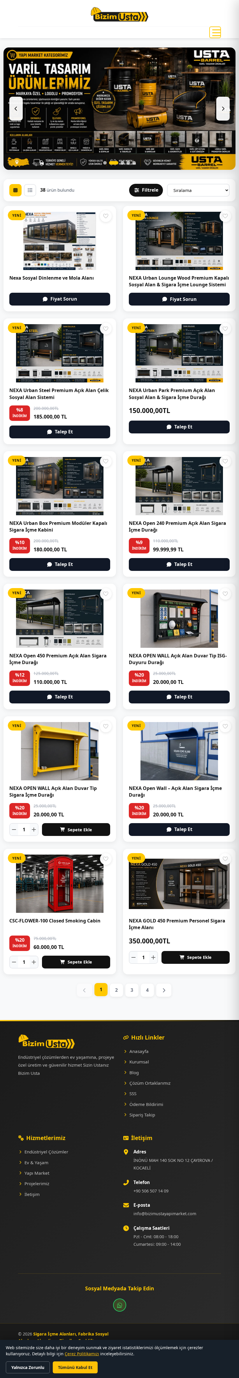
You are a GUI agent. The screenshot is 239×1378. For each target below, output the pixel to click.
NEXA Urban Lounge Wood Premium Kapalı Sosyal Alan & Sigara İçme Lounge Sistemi (179, 281)
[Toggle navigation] (215, 32)
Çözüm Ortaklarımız (150, 1083)
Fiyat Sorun (63, 299)
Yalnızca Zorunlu (27, 1367)
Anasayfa (139, 1051)
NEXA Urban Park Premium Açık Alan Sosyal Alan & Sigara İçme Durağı (172, 393)
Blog (134, 1072)
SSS (132, 1093)
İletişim (32, 1194)
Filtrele (150, 190)
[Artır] (34, 829)
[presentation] (16, 109)
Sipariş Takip (142, 1115)
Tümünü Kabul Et (75, 1367)
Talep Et (64, 431)
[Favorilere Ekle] (106, 216)
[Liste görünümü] (30, 190)
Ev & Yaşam (36, 1162)
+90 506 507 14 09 (150, 1191)
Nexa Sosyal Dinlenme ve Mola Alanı (51, 278)
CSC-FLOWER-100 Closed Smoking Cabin (55, 921)
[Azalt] (14, 829)
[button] (105, 163)
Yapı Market (36, 1173)
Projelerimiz (36, 1183)
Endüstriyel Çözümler (46, 1152)
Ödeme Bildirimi (146, 1104)
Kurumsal (139, 1062)
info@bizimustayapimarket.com (164, 1213)
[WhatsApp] (119, 1305)
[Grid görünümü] (15, 190)
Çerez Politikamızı (82, 1353)
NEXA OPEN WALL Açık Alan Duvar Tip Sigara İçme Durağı (53, 791)
